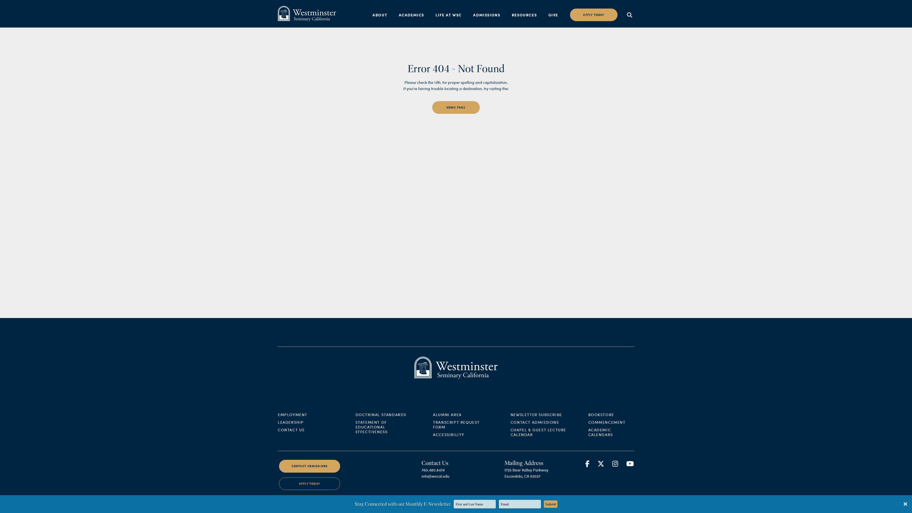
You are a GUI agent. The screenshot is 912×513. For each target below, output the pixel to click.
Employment (292, 414)
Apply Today (309, 484)
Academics (411, 15)
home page (456, 107)
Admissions (486, 15)
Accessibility (448, 434)
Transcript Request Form (456, 424)
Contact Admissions (535, 422)
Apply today (593, 15)
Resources (524, 15)
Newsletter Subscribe (536, 414)
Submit (550, 504)
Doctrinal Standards (381, 414)
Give (553, 15)
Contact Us (291, 429)
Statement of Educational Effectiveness (372, 427)
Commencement (607, 422)
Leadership (291, 422)
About (379, 15)
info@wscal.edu (435, 476)
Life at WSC (449, 15)
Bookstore (601, 414)
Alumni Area (447, 414)
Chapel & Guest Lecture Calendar (538, 432)
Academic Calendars (600, 432)
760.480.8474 (433, 469)
